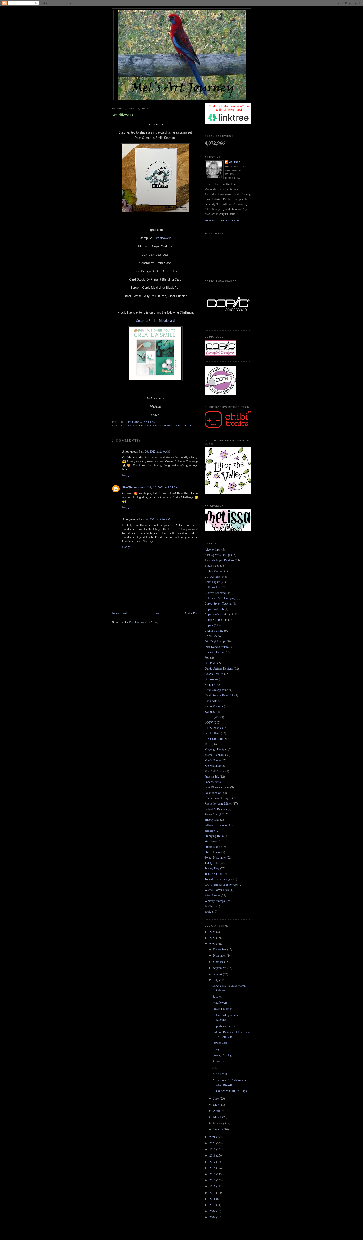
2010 (212, 1205)
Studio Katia (212, 847)
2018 (212, 1155)
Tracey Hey (212, 868)
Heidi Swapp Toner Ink (219, 695)
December (220, 949)
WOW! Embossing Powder (221, 885)
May (216, 1104)
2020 (212, 1143)
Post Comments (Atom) (143, 622)
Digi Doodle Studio (217, 647)
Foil (207, 657)
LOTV (209, 722)
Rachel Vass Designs (218, 798)
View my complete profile (224, 220)
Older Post (191, 613)
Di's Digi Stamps (215, 641)
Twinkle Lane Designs (219, 879)
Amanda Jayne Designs (219, 560)
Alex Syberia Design (217, 555)
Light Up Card (214, 739)
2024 (212, 932)
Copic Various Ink (216, 620)
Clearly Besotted (215, 593)
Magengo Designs (216, 749)
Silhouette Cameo (216, 825)
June (216, 1098)
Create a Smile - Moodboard (155, 320)
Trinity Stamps (214, 874)
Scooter (217, 996)
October (218, 962)
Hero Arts (211, 701)
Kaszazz (210, 711)
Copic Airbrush (214, 609)
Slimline (210, 830)
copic (208, 911)
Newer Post (119, 613)
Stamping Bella (214, 836)
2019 (212, 1149)
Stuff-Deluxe (213, 852)
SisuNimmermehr (134, 487)
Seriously (218, 1061)
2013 (212, 1186)
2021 (212, 1137)
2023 (212, 938)
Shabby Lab (212, 820)
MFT (208, 744)
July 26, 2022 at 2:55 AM (162, 487)
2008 (212, 1217)
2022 (212, 944)
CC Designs (212, 576)
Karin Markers (214, 706)
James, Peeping (222, 1055)
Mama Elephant (214, 755)
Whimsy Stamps (215, 901)
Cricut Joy (184, 425)
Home (156, 613)
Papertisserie (213, 782)
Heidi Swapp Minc (216, 690)
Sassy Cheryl (213, 814)
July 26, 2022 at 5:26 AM (154, 519)
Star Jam (210, 841)
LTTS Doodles (214, 728)
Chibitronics (212, 587)
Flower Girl (219, 1043)
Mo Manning (213, 766)
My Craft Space (215, 771)
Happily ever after (223, 1026)
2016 (212, 1168)
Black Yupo (212, 566)
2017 (212, 1162)
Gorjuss (209, 679)
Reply (126, 475)
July (216, 980)
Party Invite (219, 1074)
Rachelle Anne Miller (218, 803)
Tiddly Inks (212, 863)
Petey (215, 1049)
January (218, 1129)
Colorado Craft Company (220, 598)
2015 (212, 1174)
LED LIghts (212, 717)
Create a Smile (164, 425)
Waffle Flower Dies (217, 890)
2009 (212, 1211)
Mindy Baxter (213, 760)
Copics (209, 625)
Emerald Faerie (214, 652)
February (219, 1123)
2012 (212, 1193)
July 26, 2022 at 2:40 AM (154, 451)
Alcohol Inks (213, 549)
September (220, 968)
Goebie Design (214, 674)
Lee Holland (212, 733)
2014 (212, 1180)
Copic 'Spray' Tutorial (218, 603)
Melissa (235, 162)
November (220, 955)
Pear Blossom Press (217, 787)
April (217, 1111)
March (217, 1117)
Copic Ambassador (137, 425)
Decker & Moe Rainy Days (229, 1091)
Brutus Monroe (214, 571)
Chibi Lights (212, 582)
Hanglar (210, 685)
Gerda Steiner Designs (219, 668)
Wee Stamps (212, 895)
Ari (214, 1067)
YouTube (210, 906)
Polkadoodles (213, 793)
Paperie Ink (212, 776)
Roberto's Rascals (216, 809)
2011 (212, 1199)
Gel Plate (210, 663)
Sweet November (215, 857)
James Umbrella (222, 1009)
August (218, 974)
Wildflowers (164, 238)
